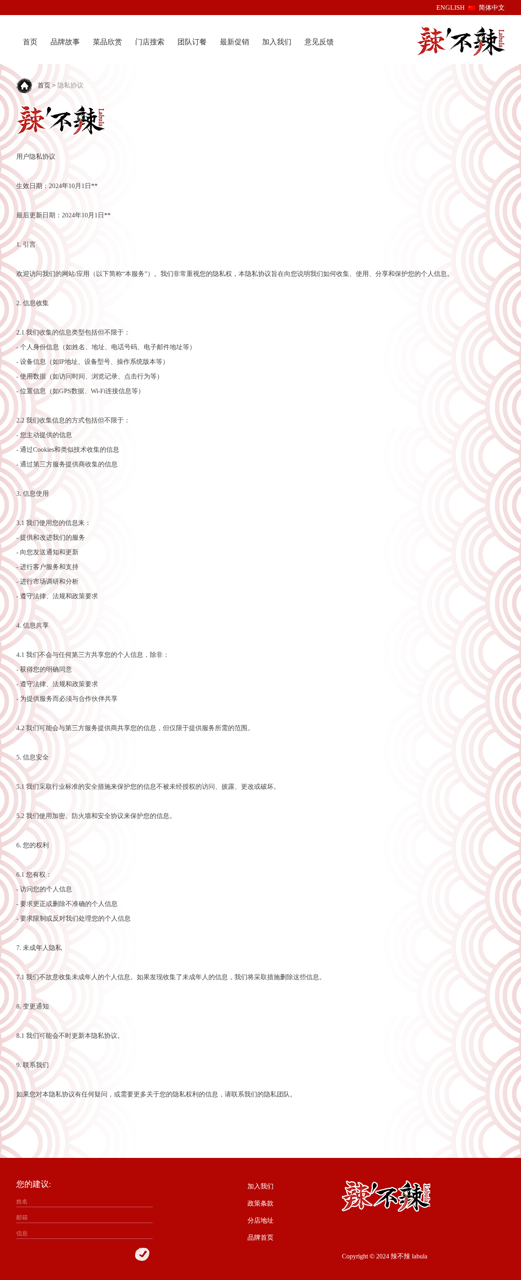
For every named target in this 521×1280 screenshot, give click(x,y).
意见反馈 (319, 42)
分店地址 (260, 1220)
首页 (30, 42)
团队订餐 (192, 42)
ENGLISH (450, 7)
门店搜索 (149, 42)
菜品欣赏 (107, 42)
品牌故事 (65, 42)
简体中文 (492, 7)
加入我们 (276, 42)
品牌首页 (260, 1237)
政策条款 (260, 1203)
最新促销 (234, 42)
